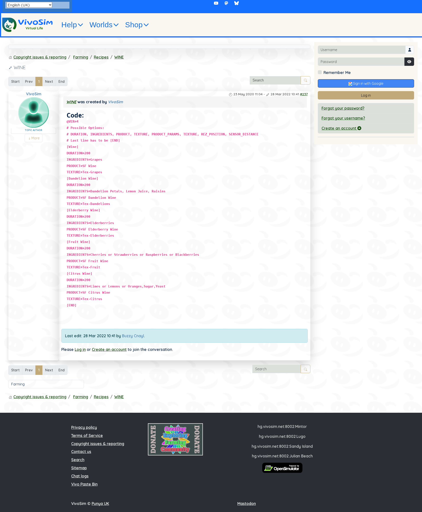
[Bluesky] (236, 3)
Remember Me (337, 72)
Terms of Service (87, 435)
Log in (80, 349)
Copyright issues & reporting (97, 443)
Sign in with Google (367, 83)
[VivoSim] (27, 25)
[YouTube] (216, 3)
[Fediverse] (226, 3)
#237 (304, 94)
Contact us (81, 451)
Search (77, 459)
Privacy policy (84, 427)
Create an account (109, 349)
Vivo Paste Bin (84, 484)
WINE (71, 101)
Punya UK (100, 503)
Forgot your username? (343, 118)
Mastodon (246, 503)
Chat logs (80, 475)
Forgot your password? (343, 108)
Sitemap (79, 467)
